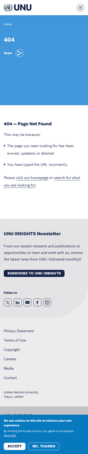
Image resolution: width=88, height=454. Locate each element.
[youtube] (27, 302)
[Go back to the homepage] (17, 7)
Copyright (12, 349)
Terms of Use (15, 340)
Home (8, 24)
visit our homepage (32, 177)
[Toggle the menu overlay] (80, 7)
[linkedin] (18, 302)
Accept (15, 446)
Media (9, 368)
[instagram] (47, 302)
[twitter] (8, 302)
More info (10, 435)
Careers (10, 359)
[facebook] (37, 302)
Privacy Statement (19, 330)
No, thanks (43, 446)
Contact (10, 377)
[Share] (19, 53)
